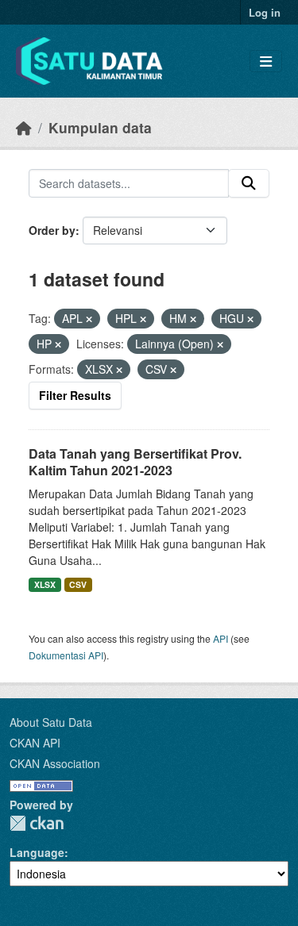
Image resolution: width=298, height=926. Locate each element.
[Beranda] (24, 127)
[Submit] (248, 183)
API (220, 638)
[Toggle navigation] (266, 61)
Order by (52, 230)
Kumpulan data (100, 127)
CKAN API (35, 743)
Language (37, 852)
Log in (265, 12)
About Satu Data (51, 722)
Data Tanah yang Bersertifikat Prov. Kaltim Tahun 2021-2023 (135, 461)
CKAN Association (55, 763)
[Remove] (89, 319)
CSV (78, 584)
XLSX (45, 584)
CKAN (37, 823)
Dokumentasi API (66, 655)
